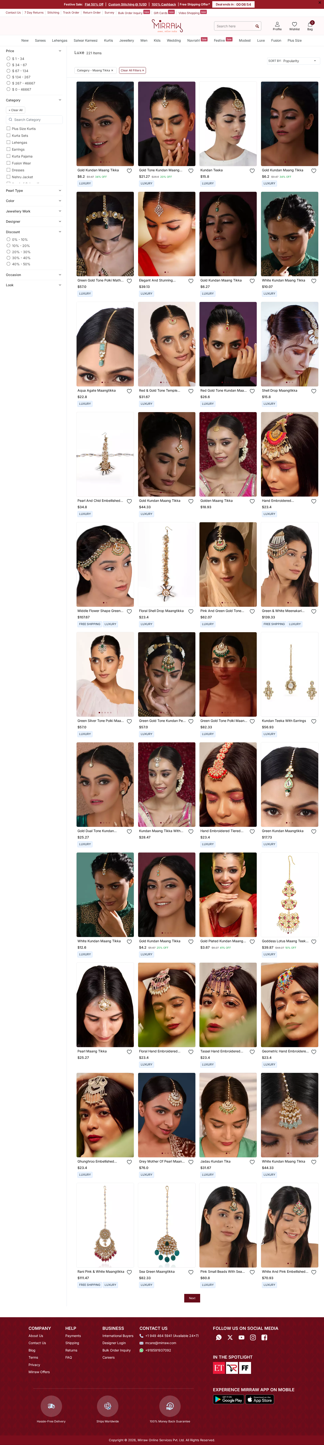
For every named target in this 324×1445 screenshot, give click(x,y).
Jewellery (126, 40)
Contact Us (13, 12)
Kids (157, 40)
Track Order (71, 12)
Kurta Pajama (22, 156)
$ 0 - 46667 (21, 89)
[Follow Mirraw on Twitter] (230, 1337)
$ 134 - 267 (21, 77)
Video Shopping (192, 12)
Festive (223, 40)
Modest (245, 40)
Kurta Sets (20, 135)
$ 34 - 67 (19, 65)
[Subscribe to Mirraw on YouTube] (241, 1337)
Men (143, 40)
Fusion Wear (21, 163)
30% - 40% (21, 258)
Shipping (72, 1343)
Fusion (276, 40)
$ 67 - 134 (20, 71)
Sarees (40, 40)
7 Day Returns (34, 12)
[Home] (167, 25)
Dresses (18, 170)
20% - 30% (21, 252)
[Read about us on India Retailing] (232, 1367)
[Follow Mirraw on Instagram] (253, 1337)
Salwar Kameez (86, 40)
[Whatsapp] (218, 1337)
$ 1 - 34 (18, 58)
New (25, 40)
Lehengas (59, 40)
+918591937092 (158, 1350)
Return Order (92, 12)
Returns (71, 1350)
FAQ (68, 1357)
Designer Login (114, 1343)
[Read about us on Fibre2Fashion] (245, 1367)
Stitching (53, 12)
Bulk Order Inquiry (133, 12)
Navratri (197, 40)
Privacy (34, 1365)
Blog (32, 1350)
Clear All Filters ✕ (132, 70)
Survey (109, 12)
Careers (108, 1357)
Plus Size (295, 40)
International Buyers (117, 1336)
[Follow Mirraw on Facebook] (264, 1337)
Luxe (261, 40)
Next (192, 1298)
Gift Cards (164, 12)
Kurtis (108, 40)
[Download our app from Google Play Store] (228, 1398)
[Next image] (128, 123)
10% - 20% (21, 245)
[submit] (257, 26)
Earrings (18, 149)
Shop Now (109, 158)
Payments (73, 1336)
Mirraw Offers (39, 1372)
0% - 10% (20, 239)
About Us (36, 1336)
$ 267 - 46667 (23, 83)
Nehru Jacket (22, 177)
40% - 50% (21, 264)
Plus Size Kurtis (24, 129)
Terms (33, 1357)
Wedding (174, 40)
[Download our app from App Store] (259, 1398)
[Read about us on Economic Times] (219, 1367)
